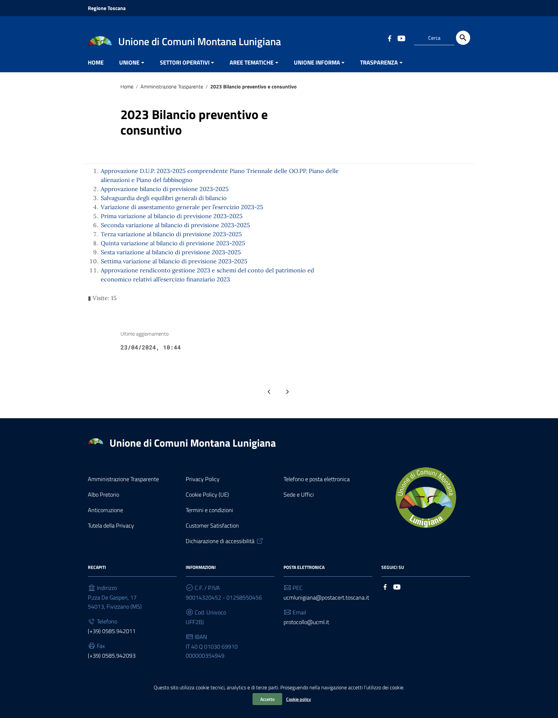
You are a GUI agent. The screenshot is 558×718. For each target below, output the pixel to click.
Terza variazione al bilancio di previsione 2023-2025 (171, 234)
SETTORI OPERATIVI (185, 62)
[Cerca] (463, 38)
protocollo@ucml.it (306, 622)
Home (126, 86)
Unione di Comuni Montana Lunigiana (192, 442)
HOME (96, 62)
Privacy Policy (203, 479)
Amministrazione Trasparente (171, 86)
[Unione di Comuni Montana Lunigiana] (100, 40)
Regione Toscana (107, 8)
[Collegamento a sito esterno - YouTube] (401, 38)
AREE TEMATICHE (252, 62)
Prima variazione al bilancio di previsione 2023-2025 (172, 216)
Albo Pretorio (103, 494)
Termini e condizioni (209, 510)
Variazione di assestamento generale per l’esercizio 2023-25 (182, 207)
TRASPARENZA (379, 62)
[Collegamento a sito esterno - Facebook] (389, 38)
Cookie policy (298, 699)
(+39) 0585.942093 (112, 655)
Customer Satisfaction (212, 525)
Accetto (267, 699)
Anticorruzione (105, 510)
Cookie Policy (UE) (207, 494)
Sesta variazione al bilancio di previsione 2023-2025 (171, 252)
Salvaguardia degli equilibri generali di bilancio (164, 198)
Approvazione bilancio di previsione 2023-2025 (165, 189)
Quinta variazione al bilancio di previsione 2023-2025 (173, 243)
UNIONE (129, 62)
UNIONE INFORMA (317, 62)
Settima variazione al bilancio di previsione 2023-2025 (174, 261)
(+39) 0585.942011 (112, 631)
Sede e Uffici (299, 494)
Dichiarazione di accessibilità (220, 541)
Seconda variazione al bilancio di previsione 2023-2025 (175, 225)
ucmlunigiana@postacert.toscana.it (326, 597)
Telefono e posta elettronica (317, 479)
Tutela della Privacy (111, 525)
